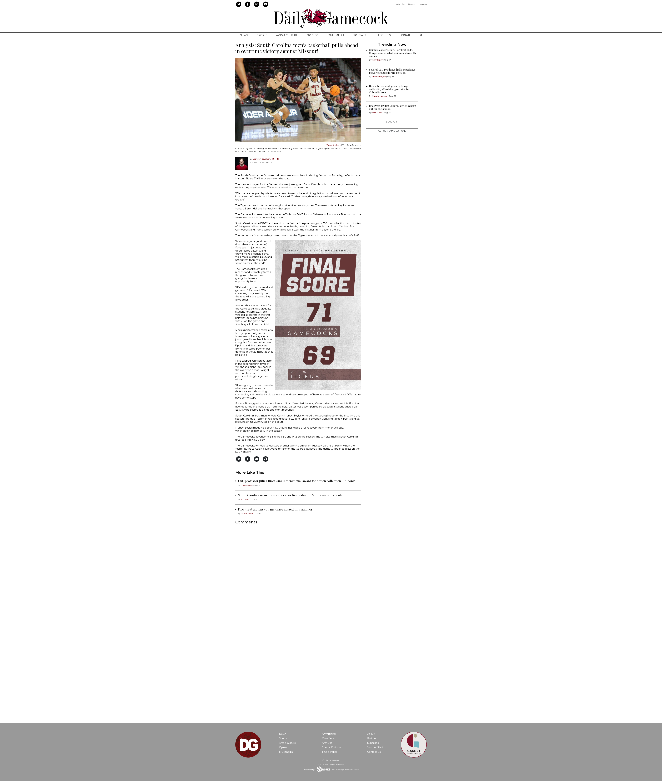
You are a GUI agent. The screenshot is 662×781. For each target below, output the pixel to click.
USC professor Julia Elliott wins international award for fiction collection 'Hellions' (296, 481)
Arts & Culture (287, 35)
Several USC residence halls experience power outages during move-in (392, 71)
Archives (327, 742)
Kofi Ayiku (245, 499)
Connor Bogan (379, 76)
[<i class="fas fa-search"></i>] (421, 35)
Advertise (400, 4)
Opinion (313, 35)
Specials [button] (360, 35)
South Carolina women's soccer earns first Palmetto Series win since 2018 (290, 495)
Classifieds (328, 738)
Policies (371, 738)
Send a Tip (392, 121)
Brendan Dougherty (262, 159)
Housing (423, 4)
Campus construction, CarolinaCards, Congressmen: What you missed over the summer (393, 53)
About (371, 733)
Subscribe (373, 742)
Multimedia (336, 35)
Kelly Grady (377, 60)
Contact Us (374, 751)
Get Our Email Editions (392, 131)
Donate (405, 35)
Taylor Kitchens (334, 145)
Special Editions (331, 747)
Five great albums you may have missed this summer (275, 509)
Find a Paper (329, 751)
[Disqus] (298, 573)
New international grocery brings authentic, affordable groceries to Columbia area (389, 89)
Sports (262, 35)
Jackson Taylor (247, 513)
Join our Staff (375, 747)
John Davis (377, 113)
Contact (411, 4)
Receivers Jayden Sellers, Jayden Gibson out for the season (392, 107)
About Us (384, 35)
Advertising (329, 733)
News (244, 35)
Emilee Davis (246, 485)
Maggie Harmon (379, 96)
